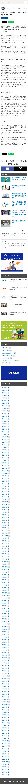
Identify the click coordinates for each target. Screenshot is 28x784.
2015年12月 (5, 699)
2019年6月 (5, 608)
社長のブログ (5, 348)
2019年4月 (5, 613)
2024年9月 (5, 445)
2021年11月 (5, 533)
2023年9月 (5, 476)
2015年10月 (5, 704)
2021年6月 (5, 546)
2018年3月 (5, 647)
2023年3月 (5, 491)
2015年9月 (5, 707)
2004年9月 (5, 769)
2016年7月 (5, 686)
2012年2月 (5, 759)
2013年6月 (5, 756)
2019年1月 (5, 621)
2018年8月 (5, 634)
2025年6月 (5, 421)
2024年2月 (5, 463)
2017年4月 (5, 668)
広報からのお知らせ (7, 356)
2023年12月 (5, 468)
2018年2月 (5, 650)
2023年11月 (5, 470)
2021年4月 (5, 551)
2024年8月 (5, 447)
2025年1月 (5, 434)
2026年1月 (5, 403)
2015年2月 (5, 717)
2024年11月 (5, 439)
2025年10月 (5, 411)
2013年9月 (5, 749)
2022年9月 (5, 507)
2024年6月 (5, 452)
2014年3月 (5, 733)
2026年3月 (5, 398)
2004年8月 (5, 772)
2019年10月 (5, 598)
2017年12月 (5, 655)
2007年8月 (5, 764)
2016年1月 (5, 697)
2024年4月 (5, 458)
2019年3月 (5, 616)
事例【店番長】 (6, 358)
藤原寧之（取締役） (10, 8)
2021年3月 (5, 554)
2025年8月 (5, 416)
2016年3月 (5, 694)
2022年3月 (5, 522)
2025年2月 (5, 432)
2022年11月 (5, 502)
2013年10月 (5, 746)
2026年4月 (5, 395)
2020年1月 (5, 590)
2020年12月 (5, 561)
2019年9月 (5, 600)
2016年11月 (5, 678)
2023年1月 (5, 496)
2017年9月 (5, 660)
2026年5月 (5, 393)
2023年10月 (5, 473)
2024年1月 (5, 465)
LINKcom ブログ (5, 2)
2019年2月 (5, 619)
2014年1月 (5, 738)
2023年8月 (5, 478)
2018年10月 (5, 629)
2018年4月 (5, 645)
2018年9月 (5, 632)
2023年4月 (5, 489)
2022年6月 (5, 515)
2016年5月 (5, 691)
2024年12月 (5, 437)
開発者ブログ (5, 363)
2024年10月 (5, 442)
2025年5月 (5, 424)
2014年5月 (5, 728)
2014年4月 (5, 730)
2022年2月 (5, 525)
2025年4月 (5, 426)
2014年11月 (5, 723)
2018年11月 (5, 626)
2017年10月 (5, 658)
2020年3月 (5, 585)
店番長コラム (5, 18)
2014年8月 (5, 725)
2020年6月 (5, 577)
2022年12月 (5, 499)
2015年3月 (5, 715)
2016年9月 (5, 681)
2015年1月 (5, 720)
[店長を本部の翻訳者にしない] (14, 226)
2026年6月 (5, 390)
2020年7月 (5, 574)
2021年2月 (5, 556)
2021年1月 (5, 559)
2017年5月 (5, 665)
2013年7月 (5, 754)
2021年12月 (5, 530)
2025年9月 (5, 413)
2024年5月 (5, 455)
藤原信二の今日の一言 (7, 353)
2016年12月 (5, 676)
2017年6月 (5, 663)
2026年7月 (5, 387)
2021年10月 (5, 535)
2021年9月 (5, 538)
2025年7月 (5, 419)
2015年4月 (5, 712)
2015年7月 (5, 710)
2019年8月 (5, 603)
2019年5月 (5, 611)
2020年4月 (5, 582)
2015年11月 (5, 702)
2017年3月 (5, 671)
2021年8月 (5, 541)
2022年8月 (5, 509)
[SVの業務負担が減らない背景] (14, 190)
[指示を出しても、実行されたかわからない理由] (14, 182)
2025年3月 (5, 429)
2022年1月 (5, 528)
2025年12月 (5, 406)
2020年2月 (5, 587)
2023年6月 (5, 483)
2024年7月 (5, 450)
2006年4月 (5, 767)
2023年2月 (5, 494)
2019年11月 (5, 595)
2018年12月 (5, 624)
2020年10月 (5, 567)
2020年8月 (5, 572)
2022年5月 (5, 517)
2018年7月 (5, 637)
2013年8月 (5, 751)
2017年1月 (5, 673)
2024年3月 (5, 460)
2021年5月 (5, 548)
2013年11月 (5, 743)
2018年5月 (5, 642)
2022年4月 (5, 520)
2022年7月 (5, 512)
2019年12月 (5, 593)
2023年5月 (5, 486)
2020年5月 (5, 580)
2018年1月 (5, 652)
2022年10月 (5, 504)
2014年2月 (5, 736)
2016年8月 (5, 684)
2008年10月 (5, 761)
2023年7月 (5, 481)
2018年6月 (5, 639)
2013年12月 (5, 741)
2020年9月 (5, 569)
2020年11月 (5, 564)
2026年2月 (5, 400)
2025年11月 (5, 408)
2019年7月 (5, 606)
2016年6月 (5, 689)
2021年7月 (5, 543)
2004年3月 (5, 774)
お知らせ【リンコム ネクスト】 (10, 360)
